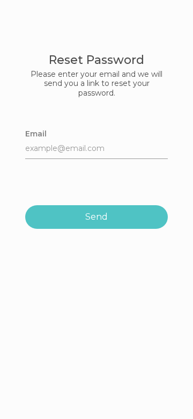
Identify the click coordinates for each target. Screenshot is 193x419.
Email (36, 134)
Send (96, 217)
